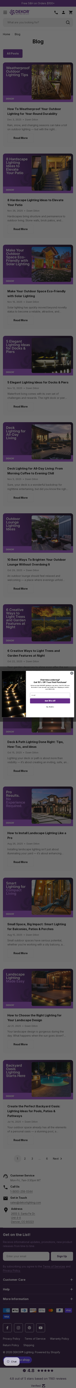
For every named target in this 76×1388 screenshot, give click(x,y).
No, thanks (50, 707)
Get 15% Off (50, 700)
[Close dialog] (71, 673)
